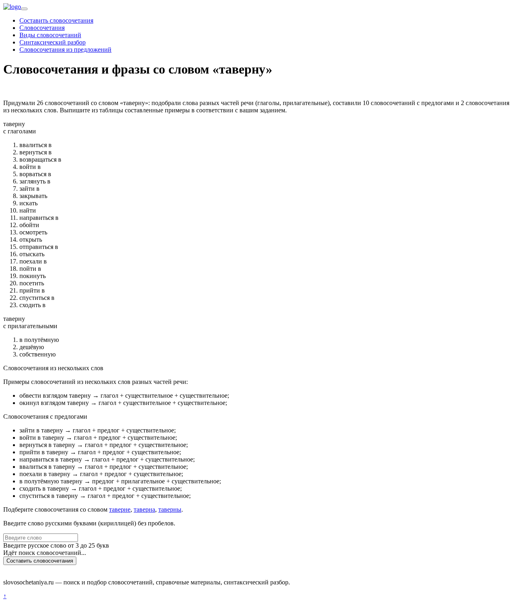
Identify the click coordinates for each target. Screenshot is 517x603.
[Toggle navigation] (24, 9)
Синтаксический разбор (52, 42)
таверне (119, 509)
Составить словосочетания (56, 20)
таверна (144, 509)
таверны (169, 509)
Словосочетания (42, 27)
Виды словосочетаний (50, 35)
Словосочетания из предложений (65, 49)
